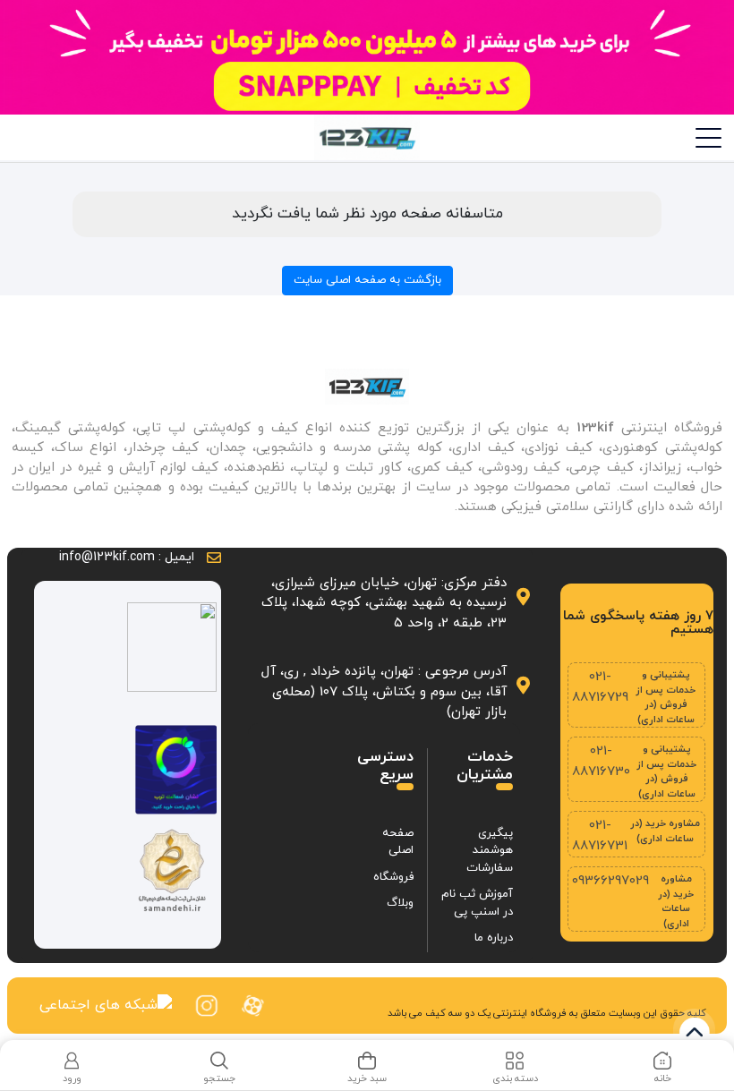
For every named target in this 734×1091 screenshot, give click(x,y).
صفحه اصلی (398, 842)
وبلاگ (400, 903)
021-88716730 (601, 761)
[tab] (662, 1068)
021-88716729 (600, 687)
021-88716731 (599, 836)
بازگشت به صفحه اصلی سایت (367, 280)
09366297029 (610, 881)
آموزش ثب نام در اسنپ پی (477, 903)
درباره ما (493, 938)
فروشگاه (393, 877)
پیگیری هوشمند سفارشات (489, 850)
